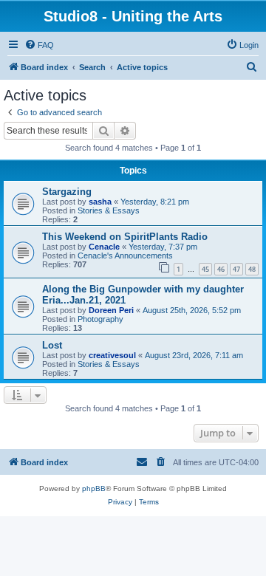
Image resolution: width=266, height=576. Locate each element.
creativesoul (112, 355)
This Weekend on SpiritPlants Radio (125, 236)
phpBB (94, 488)
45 (205, 269)
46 (221, 269)
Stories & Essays (109, 210)
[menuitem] (39, 45)
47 (236, 269)
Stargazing (67, 191)
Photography (100, 319)
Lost (52, 345)
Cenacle (104, 246)
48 (252, 269)
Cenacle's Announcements (125, 255)
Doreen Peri (111, 310)
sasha (100, 201)
